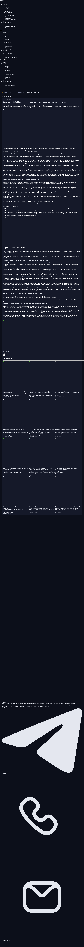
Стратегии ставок (7, 396)
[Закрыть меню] (5, 59)
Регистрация (8, 248)
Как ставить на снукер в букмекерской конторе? (67, 506)
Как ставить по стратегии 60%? (63, 391)
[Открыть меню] (1, 30)
